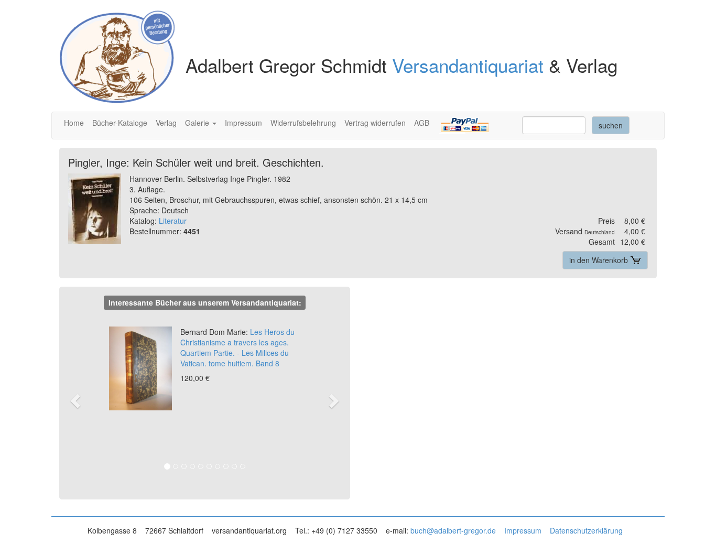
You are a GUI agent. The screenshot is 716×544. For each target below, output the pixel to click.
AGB (421, 122)
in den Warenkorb (599, 260)
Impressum (243, 122)
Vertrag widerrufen (375, 122)
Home (74, 122)
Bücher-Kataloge (119, 122)
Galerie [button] (198, 122)
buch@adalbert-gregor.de (453, 530)
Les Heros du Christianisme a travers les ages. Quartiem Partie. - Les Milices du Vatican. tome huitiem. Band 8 (237, 347)
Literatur (173, 220)
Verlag (166, 122)
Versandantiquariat (468, 65)
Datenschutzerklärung (586, 530)
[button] (80, 400)
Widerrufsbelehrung (303, 122)
